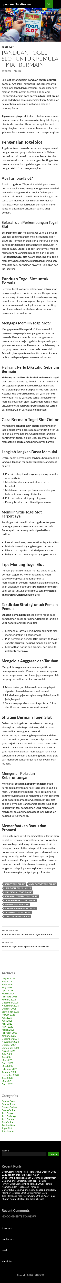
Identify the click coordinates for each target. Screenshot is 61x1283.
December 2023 (10, 1075)
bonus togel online (15, 884)
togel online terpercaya (17, 916)
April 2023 (7, 1084)
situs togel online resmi (17, 904)
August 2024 (8, 1050)
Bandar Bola (8, 1101)
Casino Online (9, 1107)
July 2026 (7, 981)
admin (17, 71)
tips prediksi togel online (17, 912)
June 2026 (7, 984)
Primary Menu (57, 4)
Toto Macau (8, 1131)
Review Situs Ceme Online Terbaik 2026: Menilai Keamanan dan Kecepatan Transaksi (27, 1185)
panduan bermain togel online (20, 900)
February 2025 (9, 1032)
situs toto (7, 1261)
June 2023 (7, 1078)
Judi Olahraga (9, 1116)
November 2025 (10, 1005)
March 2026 (8, 993)
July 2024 (7, 1053)
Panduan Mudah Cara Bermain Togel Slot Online (27, 932)
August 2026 (8, 978)
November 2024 (10, 1041)
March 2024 (8, 1065)
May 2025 (7, 1023)
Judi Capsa (7, 1113)
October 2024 (9, 1044)
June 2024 (7, 1056)
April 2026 (7, 990)
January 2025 (9, 1035)
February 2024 (9, 1068)
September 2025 (10, 1011)
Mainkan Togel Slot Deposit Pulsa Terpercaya (25, 944)
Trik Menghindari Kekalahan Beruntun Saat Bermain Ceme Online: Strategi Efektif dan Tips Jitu (29, 1179)
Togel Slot (8, 47)
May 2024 (7, 1059)
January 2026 (9, 999)
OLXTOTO (39, 1275)
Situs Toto (7, 1228)
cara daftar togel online (42, 884)
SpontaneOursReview (17, 4)
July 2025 (7, 1017)
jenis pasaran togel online (18, 892)
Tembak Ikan (8, 1125)
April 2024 (7, 1062)
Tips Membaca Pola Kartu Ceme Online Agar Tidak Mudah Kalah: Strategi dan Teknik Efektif (28, 1197)
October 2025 (9, 1008)
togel (4, 1250)
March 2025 (8, 1029)
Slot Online (7, 1122)
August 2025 (8, 1014)
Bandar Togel (8, 1104)
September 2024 (10, 1047)
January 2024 (9, 1072)
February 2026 (9, 996)
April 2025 (7, 1026)
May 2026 (7, 987)
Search (5, 1150)
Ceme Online (8, 1110)
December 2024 (10, 1038)
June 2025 (7, 1020)
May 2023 (7, 1081)
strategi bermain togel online (20, 908)
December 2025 (10, 1002)
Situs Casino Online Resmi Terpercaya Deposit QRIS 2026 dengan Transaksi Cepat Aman (29, 1173)
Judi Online (8, 1119)
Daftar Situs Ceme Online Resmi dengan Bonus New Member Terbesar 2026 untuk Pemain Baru (29, 1191)
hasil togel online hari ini (18, 888)
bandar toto (8, 1239)
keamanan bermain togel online (21, 896)
